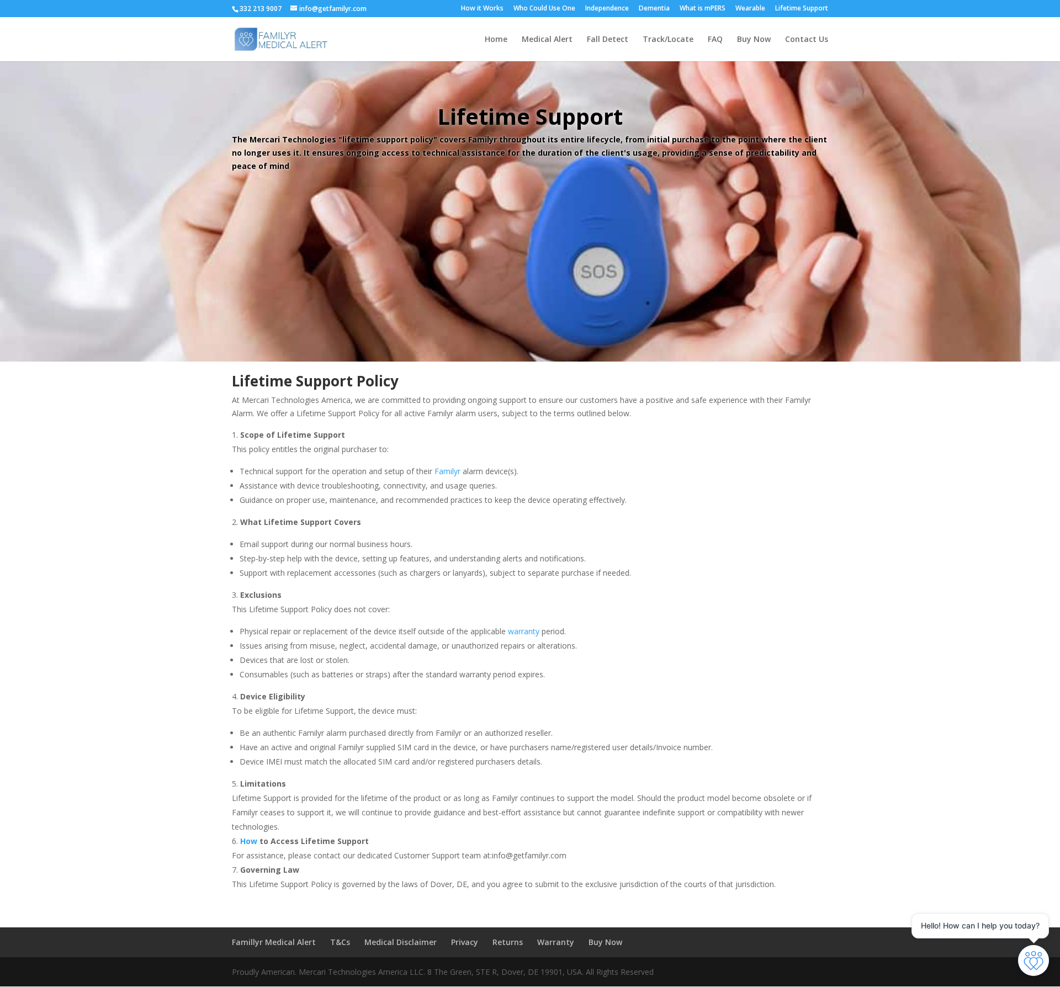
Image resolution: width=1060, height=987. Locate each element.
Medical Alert (547, 39)
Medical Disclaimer (400, 942)
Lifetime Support (801, 9)
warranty (523, 631)
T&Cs (340, 942)
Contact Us (806, 39)
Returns (507, 942)
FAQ (715, 39)
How (248, 841)
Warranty (555, 942)
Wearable (750, 9)
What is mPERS (702, 9)
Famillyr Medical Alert (274, 942)
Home (496, 39)
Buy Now (754, 39)
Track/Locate (668, 39)
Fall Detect (607, 39)
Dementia (654, 9)
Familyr (447, 471)
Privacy (464, 942)
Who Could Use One (544, 9)
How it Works (482, 9)
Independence (607, 9)
